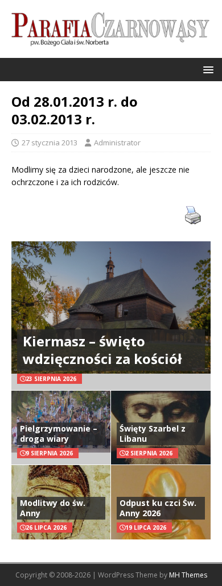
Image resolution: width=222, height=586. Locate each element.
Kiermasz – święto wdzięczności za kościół (102, 350)
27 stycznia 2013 (49, 142)
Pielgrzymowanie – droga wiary (58, 433)
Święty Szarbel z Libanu (153, 433)
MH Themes (188, 575)
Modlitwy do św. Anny (52, 507)
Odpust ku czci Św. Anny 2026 (158, 507)
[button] (206, 69)
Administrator (117, 142)
